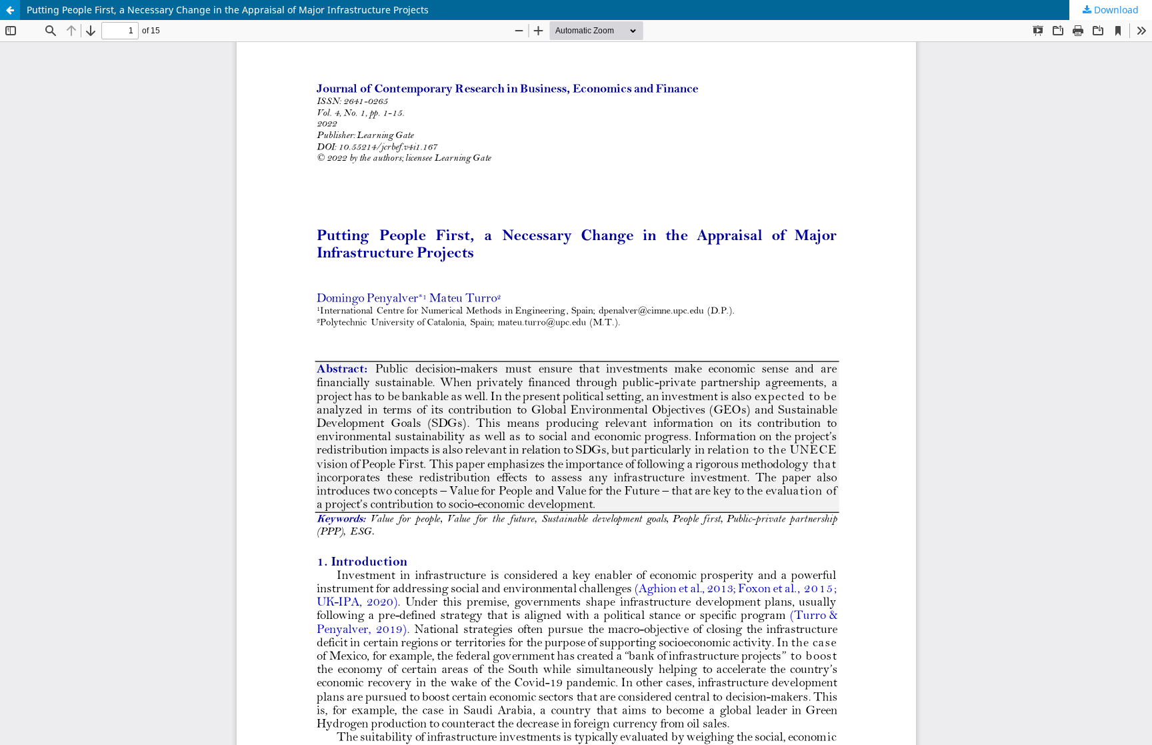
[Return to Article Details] (10, 10)
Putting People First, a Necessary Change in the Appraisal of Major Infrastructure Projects (228, 9)
